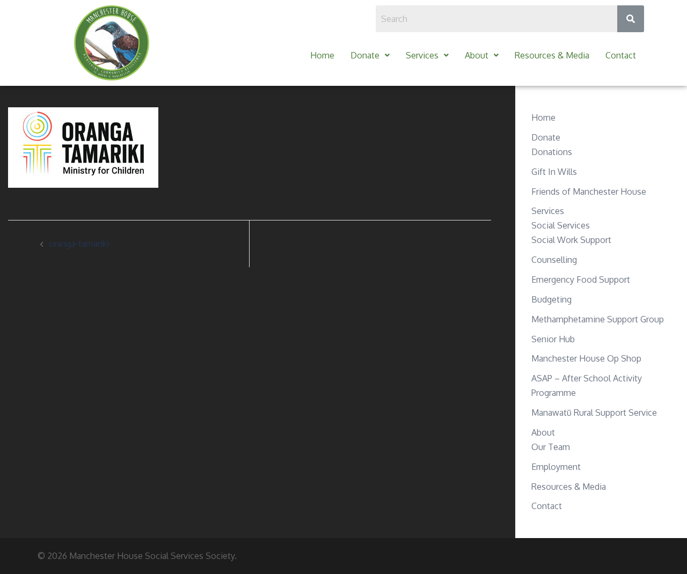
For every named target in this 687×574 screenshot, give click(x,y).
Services (422, 55)
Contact (620, 55)
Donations (551, 151)
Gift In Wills (554, 171)
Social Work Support (571, 239)
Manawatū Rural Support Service (594, 412)
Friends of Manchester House (588, 191)
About (476, 55)
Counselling (554, 259)
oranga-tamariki (79, 243)
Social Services (560, 225)
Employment (556, 466)
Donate (364, 55)
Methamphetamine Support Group (597, 319)
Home (322, 55)
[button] (370, 55)
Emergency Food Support (580, 279)
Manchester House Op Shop (586, 358)
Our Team (550, 446)
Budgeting (551, 299)
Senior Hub (553, 339)
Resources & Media (552, 55)
